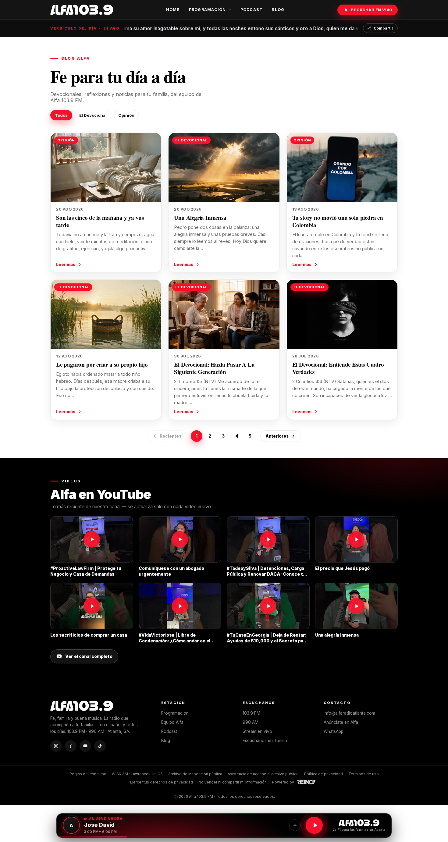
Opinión (126, 115)
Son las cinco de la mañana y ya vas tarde (100, 221)
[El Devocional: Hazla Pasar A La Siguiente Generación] (224, 314)
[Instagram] (56, 746)
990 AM (250, 722)
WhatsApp (333, 731)
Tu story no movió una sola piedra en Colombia (337, 221)
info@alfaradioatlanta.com (349, 713)
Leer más (65, 264)
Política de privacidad (323, 774)
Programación (207, 9)
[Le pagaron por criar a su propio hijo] (106, 314)
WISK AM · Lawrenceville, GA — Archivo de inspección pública (167, 774)
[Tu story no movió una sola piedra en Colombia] (342, 167)
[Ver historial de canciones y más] (295, 825)
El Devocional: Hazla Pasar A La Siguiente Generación (214, 368)
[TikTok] (100, 746)
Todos (61, 115)
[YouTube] (85, 746)
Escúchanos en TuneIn (265, 740)
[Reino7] (307, 782)
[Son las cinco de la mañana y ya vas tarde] (106, 167)
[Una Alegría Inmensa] (224, 167)
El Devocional (93, 115)
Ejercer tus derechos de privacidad (161, 782)
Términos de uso (363, 774)
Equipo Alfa (172, 722)
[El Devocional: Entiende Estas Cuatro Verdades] (342, 314)
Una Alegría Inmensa (200, 217)
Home (173, 9)
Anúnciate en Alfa (341, 722)
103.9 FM (251, 713)
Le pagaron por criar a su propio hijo (102, 364)
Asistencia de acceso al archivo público (263, 774)
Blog (278, 9)
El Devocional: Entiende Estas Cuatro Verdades (338, 368)
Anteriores (277, 436)
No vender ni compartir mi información (232, 782)
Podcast (251, 9)
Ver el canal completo (88, 656)
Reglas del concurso (87, 774)
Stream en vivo (257, 731)
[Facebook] (70, 746)
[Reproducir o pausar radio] (314, 825)
